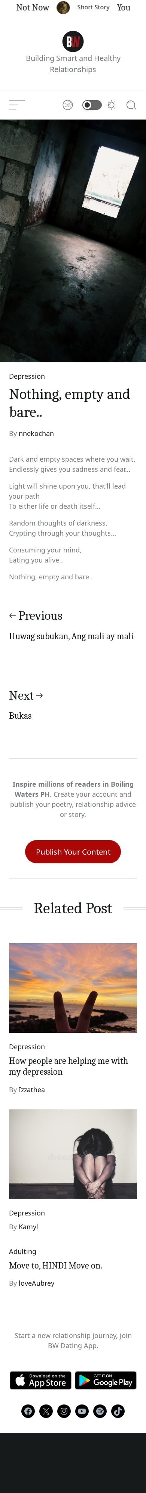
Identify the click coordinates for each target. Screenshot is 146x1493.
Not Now (26, 7)
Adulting (22, 1251)
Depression (27, 376)
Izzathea (32, 1089)
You (117, 7)
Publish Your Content (73, 851)
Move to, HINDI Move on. (55, 1265)
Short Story (87, 7)
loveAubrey (36, 1283)
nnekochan (36, 433)
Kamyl (28, 1226)
